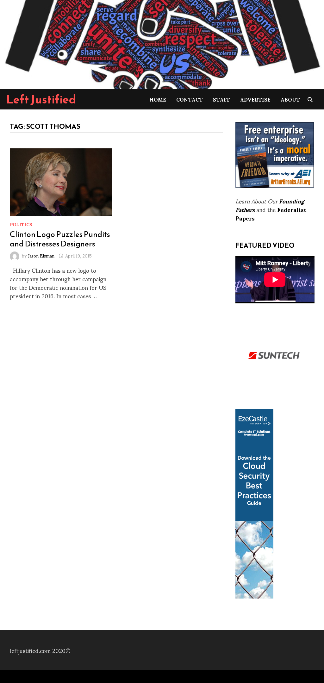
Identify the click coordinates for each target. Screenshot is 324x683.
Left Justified (41, 99)
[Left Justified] (162, 43)
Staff (221, 99)
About (290, 99)
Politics (21, 224)
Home (157, 99)
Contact (189, 99)
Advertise (255, 99)
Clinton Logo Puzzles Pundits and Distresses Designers (60, 239)
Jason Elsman (41, 255)
